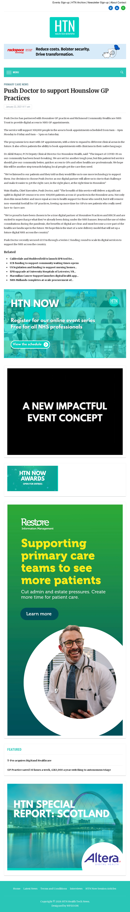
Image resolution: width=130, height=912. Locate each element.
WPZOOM (73, 905)
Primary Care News (16, 84)
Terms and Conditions (53, 888)
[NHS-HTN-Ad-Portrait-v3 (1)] (65, 619)
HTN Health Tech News (75, 901)
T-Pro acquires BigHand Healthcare (29, 760)
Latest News (30, 888)
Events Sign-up (60, 2)
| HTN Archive (78, 2)
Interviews (76, 888)
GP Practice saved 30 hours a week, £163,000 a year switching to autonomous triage (59, 769)
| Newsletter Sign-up (97, 2)
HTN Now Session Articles (100, 888)
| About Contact (117, 2)
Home (16, 888)
